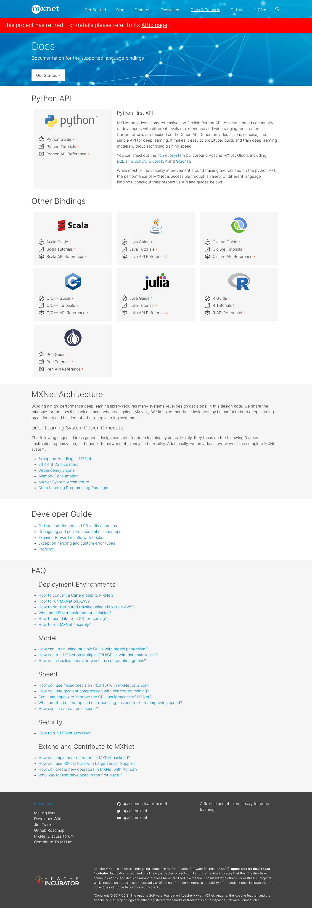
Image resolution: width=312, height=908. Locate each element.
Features (142, 10)
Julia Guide (141, 298)
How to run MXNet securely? (64, 624)
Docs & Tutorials (205, 10)
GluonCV (138, 161)
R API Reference (229, 312)
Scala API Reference (66, 256)
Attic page (154, 25)
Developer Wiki (47, 818)
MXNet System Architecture (63, 482)
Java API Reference (148, 256)
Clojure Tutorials (229, 249)
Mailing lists (44, 813)
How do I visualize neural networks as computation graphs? (92, 660)
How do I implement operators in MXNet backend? (84, 757)
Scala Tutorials (61, 249)
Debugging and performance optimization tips (79, 531)
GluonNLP (157, 161)
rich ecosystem (171, 155)
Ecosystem (170, 10)
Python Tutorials (63, 146)
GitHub (236, 10)
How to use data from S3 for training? (72, 618)
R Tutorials (224, 305)
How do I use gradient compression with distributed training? (93, 691)
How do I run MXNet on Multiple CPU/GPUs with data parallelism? (98, 655)
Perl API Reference (65, 369)
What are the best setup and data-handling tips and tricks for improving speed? (110, 702)
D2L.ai (122, 161)
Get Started (95, 10)
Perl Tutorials (60, 362)
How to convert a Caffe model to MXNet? (76, 595)
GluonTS (183, 161)
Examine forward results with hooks (70, 537)
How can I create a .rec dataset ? (68, 708)
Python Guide (60, 139)
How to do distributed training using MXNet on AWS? (86, 607)
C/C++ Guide (60, 298)
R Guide (221, 298)
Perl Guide (57, 354)
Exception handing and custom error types (76, 543)
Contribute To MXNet (53, 842)
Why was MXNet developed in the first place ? (80, 775)
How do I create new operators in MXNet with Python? (87, 769)
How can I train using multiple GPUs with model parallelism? (92, 649)
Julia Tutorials (143, 305)
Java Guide (141, 242)
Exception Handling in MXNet (64, 458)
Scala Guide (59, 242)
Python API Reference (68, 154)
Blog (120, 10)
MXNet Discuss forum (54, 836)
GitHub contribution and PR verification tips (77, 526)
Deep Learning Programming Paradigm (73, 487)
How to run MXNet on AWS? (64, 601)
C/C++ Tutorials (62, 305)
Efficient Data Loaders (58, 464)
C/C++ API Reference (67, 312)
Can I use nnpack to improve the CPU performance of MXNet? (94, 697)
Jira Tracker (44, 824)
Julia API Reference (148, 312)
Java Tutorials (143, 249)
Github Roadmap (49, 830)
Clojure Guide (226, 242)
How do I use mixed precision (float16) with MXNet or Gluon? (93, 685)
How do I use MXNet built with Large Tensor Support (86, 763)
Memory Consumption (58, 476)
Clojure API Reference (234, 256)
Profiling (45, 549)
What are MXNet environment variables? (74, 613)
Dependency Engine (56, 470)
